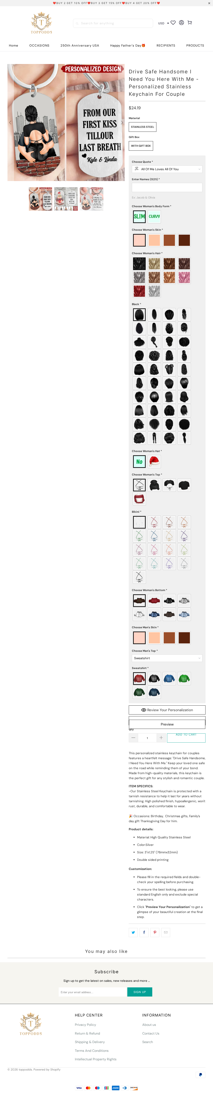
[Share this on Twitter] (133, 932)
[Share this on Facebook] (144, 932)
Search (147, 1042)
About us (149, 1025)
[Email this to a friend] (165, 932)
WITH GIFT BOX (141, 146)
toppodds (25, 1069)
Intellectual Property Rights (95, 1059)
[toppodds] (42, 23)
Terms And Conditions (92, 1050)
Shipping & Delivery (90, 1042)
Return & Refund (87, 1033)
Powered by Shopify (47, 1069)
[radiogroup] (167, 217)
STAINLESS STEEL (142, 127)
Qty (131, 729)
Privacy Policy (85, 1025)
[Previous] (10, 122)
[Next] (121, 122)
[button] (39, 46)
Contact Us (150, 1033)
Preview (167, 724)
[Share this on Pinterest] (154, 932)
